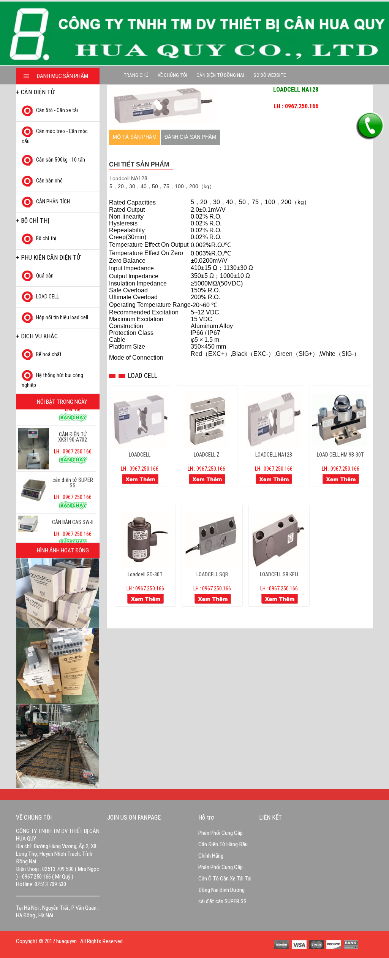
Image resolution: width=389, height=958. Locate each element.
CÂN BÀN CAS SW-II (72, 510)
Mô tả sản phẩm (135, 137)
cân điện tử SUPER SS (72, 470)
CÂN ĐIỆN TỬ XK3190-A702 (72, 425)
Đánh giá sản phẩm (190, 137)
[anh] (162, 105)
